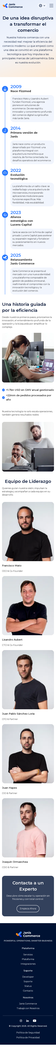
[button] (42, 5)
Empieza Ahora (28, 908)
